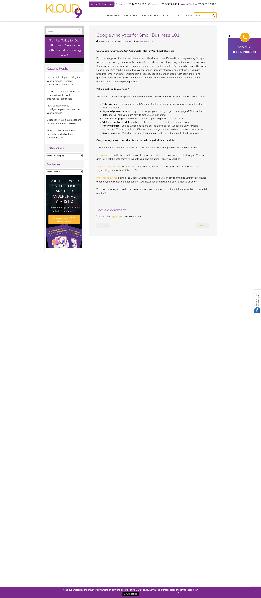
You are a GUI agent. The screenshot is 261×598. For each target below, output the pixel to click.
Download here (130, 594)
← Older (103, 225)
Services (130, 15)
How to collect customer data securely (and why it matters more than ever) (63, 134)
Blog (166, 15)
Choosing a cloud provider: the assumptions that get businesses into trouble (63, 95)
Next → (202, 225)
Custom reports (104, 155)
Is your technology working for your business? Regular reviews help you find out (63, 81)
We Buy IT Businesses (102, 4)
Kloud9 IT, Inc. (126, 41)
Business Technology (144, 41)
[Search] (79, 30)
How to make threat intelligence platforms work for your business (64, 109)
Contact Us (182, 15)
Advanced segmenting (108, 166)
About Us (111, 15)
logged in (115, 216)
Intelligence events (106, 177)
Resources (149, 15)
